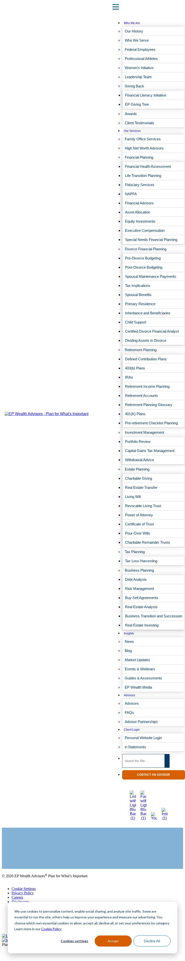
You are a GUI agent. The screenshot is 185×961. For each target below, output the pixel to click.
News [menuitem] (129, 641)
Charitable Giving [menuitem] (138, 478)
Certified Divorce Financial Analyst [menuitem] (152, 331)
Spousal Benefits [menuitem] (138, 295)
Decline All (152, 941)
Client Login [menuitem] (132, 729)
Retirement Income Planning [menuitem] (147, 386)
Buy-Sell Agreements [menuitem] (141, 598)
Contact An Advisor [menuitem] (153, 774)
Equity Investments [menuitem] (140, 221)
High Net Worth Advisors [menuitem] (144, 148)
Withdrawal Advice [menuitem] (139, 460)
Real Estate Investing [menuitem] (142, 625)
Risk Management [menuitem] (139, 589)
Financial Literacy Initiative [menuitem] (145, 95)
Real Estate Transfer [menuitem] (141, 487)
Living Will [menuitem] (133, 497)
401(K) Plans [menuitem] (135, 414)
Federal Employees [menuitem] (140, 49)
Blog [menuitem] (128, 651)
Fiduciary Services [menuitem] (139, 185)
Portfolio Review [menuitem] (138, 441)
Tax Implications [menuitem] (137, 286)
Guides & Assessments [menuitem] (143, 678)
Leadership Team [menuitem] (138, 77)
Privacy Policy (23, 893)
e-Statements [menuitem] (135, 747)
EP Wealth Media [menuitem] (138, 687)
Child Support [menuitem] (135, 322)
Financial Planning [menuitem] (139, 157)
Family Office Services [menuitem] (143, 139)
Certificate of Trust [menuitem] (139, 524)
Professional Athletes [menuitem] (141, 59)
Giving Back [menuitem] (134, 86)
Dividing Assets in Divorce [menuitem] (145, 340)
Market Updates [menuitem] (137, 660)
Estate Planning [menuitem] (137, 469)
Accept (113, 941)
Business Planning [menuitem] (139, 570)
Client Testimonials (16, 854)
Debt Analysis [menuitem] (136, 579)
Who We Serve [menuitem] (137, 40)
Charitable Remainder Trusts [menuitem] (147, 542)
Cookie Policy (51, 929)
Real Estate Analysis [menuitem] (141, 607)
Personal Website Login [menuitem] (143, 738)
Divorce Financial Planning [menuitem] (145, 249)
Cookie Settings (24, 889)
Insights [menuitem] (129, 633)
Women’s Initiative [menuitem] (139, 68)
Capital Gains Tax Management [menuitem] (149, 451)
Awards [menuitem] (131, 114)
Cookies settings (74, 941)
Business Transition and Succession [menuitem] (153, 616)
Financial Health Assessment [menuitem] (148, 166)
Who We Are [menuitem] (132, 23)
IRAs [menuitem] (129, 377)
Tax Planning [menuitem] (135, 552)
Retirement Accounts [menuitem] (141, 395)
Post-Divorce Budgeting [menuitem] (143, 267)
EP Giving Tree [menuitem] (137, 104)
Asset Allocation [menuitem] (137, 212)
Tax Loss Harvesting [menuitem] (141, 561)
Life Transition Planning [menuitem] (143, 176)
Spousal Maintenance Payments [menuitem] (150, 276)
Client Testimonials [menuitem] (139, 123)
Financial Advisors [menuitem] (139, 203)
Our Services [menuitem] (132, 131)
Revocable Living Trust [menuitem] (143, 506)
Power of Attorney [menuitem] (139, 515)
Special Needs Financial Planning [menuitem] (151, 240)
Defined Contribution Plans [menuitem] (146, 359)
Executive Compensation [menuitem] (145, 230)
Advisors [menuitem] (129, 695)
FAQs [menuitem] (129, 712)
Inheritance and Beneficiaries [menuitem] (147, 313)
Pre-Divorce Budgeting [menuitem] (143, 258)
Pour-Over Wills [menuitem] (137, 533)
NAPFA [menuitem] (131, 194)
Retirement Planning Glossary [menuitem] (148, 405)
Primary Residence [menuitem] (140, 304)
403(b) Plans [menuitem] (135, 368)
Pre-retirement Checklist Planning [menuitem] (151, 423)
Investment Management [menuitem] (144, 432)
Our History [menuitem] (134, 31)
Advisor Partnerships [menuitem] (141, 722)
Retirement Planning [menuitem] (141, 350)
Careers (17, 897)
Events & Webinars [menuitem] (140, 669)
